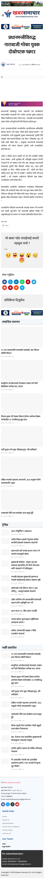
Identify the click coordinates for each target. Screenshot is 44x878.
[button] (4, 281)
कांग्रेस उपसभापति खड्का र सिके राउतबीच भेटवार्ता (23, 632)
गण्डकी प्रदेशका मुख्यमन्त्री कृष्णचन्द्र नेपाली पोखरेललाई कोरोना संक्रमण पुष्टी (25, 578)
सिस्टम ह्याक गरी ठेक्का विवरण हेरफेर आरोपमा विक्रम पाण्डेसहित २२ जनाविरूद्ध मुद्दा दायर (20, 418)
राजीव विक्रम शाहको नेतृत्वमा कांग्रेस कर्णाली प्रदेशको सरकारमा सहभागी (24, 541)
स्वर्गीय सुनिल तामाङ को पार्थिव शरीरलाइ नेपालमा (26, 750)
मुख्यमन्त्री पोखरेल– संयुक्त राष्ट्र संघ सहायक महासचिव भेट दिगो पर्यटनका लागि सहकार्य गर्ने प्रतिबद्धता (25, 565)
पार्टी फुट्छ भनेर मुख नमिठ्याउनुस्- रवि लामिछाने (19, 449)
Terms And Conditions (11, 827)
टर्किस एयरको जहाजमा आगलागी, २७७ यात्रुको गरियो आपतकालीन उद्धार (21, 481)
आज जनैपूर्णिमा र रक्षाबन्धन (21, 531)
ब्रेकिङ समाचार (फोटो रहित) (9, 379)
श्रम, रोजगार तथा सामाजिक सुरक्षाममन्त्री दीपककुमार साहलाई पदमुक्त (26, 738)
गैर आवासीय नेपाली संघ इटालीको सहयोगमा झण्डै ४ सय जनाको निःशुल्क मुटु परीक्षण (25, 763)
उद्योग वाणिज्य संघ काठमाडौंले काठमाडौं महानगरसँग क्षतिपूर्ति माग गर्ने (26, 601)
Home (4, 816)
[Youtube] (17, 804)
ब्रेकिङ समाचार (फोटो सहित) (9, 475)
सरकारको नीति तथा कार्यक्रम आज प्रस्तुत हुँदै (17, 513)
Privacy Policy (7, 830)
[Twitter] (8, 804)
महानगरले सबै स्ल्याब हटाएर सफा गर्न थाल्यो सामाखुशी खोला (25, 552)
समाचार (5, 345)
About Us (5, 820)
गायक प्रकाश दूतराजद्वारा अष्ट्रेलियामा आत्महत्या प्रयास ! (25, 620)
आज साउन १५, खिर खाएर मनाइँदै (24, 611)
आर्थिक (4, 508)
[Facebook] (3, 804)
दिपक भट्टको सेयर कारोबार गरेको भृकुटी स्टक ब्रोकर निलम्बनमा (26, 727)
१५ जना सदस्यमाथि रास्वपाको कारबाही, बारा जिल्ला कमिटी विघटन (20, 351)
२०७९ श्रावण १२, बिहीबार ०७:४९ (8, 356)
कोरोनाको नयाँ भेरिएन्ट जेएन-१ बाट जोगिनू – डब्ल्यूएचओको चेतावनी (24, 589)
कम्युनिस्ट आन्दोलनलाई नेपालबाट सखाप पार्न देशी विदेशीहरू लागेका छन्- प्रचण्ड (19, 384)
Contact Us (6, 833)
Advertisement (8, 823)
